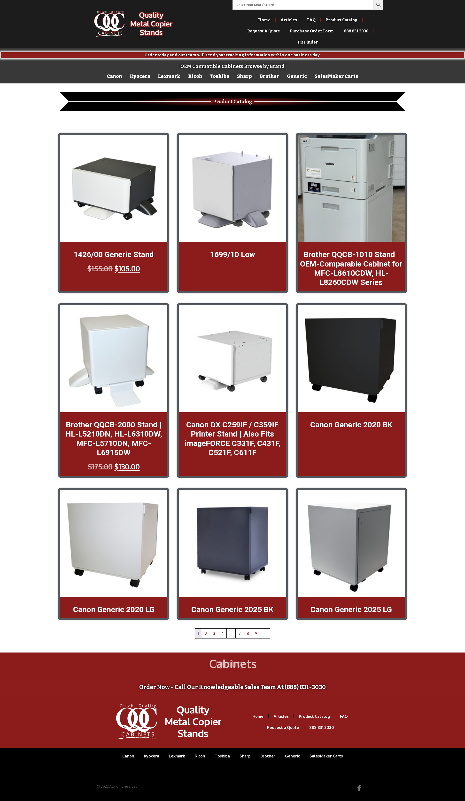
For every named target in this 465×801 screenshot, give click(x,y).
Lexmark (169, 76)
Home (264, 20)
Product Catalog (341, 20)
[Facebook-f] (359, 788)
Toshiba (219, 76)
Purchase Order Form (312, 31)
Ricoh (195, 76)
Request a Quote (283, 727)
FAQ (311, 20)
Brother (269, 76)
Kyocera (140, 76)
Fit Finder (308, 42)
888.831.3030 (321, 727)
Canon (114, 76)
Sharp (244, 76)
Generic (297, 76)
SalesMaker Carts (336, 76)
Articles (288, 20)
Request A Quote (263, 31)
